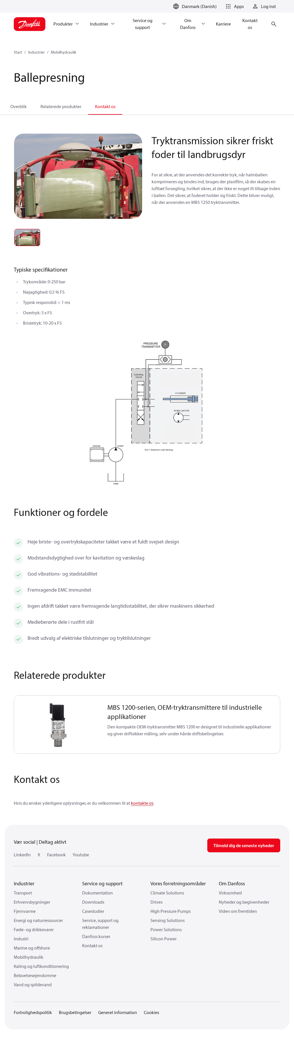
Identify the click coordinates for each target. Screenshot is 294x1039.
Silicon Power (163, 938)
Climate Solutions (167, 893)
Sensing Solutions (167, 920)
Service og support (102, 883)
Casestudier (93, 911)
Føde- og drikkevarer (34, 929)
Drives (156, 902)
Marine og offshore (32, 948)
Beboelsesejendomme (35, 975)
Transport (23, 893)
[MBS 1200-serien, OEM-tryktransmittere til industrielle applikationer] (57, 724)
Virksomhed (230, 893)
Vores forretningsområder (178, 883)
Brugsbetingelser (75, 1012)
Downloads (93, 902)
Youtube (81, 854)
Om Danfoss (232, 883)
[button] (234, 6)
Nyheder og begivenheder (244, 902)
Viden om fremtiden (238, 911)
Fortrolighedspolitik (33, 1012)
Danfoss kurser (96, 936)
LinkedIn (22, 854)
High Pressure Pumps (170, 911)
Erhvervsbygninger (32, 902)
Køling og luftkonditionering (41, 966)
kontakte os (142, 803)
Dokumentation (97, 893)
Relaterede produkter (60, 106)
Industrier (36, 52)
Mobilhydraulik (63, 52)
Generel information (117, 1012)
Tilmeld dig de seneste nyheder (243, 845)
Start (18, 52)
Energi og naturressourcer (38, 920)
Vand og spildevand (33, 984)
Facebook (56, 854)
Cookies (151, 1012)
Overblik (18, 106)
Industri (21, 938)
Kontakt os (105, 106)
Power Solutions (166, 929)
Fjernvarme (25, 911)
